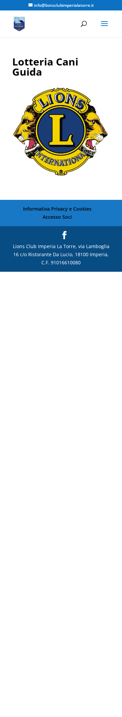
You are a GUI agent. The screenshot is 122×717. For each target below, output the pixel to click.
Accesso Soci (57, 217)
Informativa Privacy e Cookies (57, 209)
